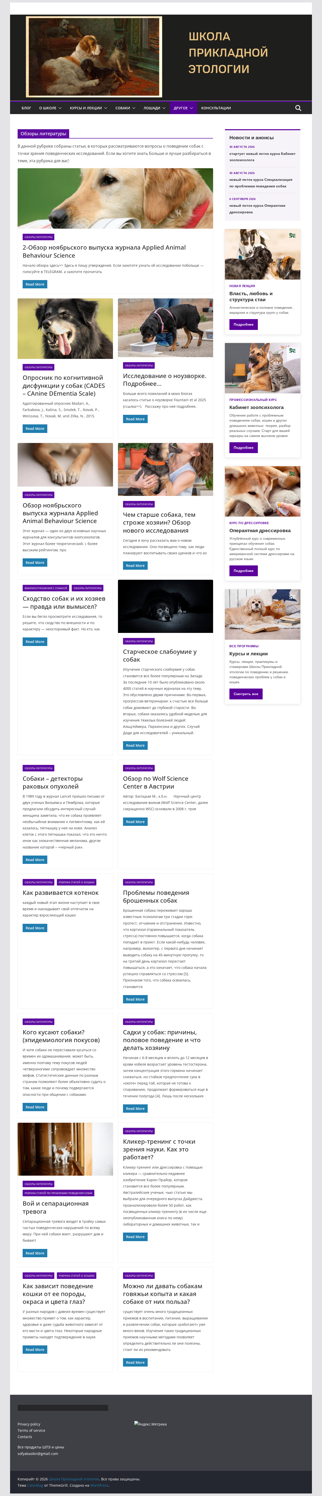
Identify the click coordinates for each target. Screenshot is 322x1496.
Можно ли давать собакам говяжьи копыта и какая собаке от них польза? (162, 1294)
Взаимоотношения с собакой (46, 588)
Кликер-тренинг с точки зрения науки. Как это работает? (159, 1149)
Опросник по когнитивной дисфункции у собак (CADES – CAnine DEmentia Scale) (64, 385)
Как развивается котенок (61, 892)
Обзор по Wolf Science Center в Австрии (155, 782)
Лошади (152, 108)
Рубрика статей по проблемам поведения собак (58, 1193)
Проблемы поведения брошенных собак (156, 896)
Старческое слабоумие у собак (159, 655)
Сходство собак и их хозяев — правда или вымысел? (64, 602)
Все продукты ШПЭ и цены (41, 1447)
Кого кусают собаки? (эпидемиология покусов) (61, 1036)
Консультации (216, 108)
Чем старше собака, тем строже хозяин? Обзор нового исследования (159, 522)
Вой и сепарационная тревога (56, 1207)
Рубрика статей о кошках (76, 882)
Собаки (122, 108)
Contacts (25, 1436)
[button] (59, 108)
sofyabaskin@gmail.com (38, 1453)
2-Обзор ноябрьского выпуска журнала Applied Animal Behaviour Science (104, 251)
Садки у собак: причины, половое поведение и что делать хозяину (162, 1040)
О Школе (47, 108)
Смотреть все (246, 694)
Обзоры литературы (38, 237)
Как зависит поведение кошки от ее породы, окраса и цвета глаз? (58, 1294)
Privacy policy (29, 1424)
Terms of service (31, 1430)
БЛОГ (26, 108)
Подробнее (244, 324)
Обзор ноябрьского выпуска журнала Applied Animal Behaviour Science (60, 513)
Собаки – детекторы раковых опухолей (53, 782)
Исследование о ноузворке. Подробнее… (164, 379)
